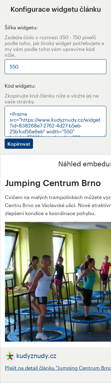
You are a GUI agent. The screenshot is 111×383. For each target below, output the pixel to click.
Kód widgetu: (20, 86)
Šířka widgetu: (21, 27)
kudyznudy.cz (36, 355)
